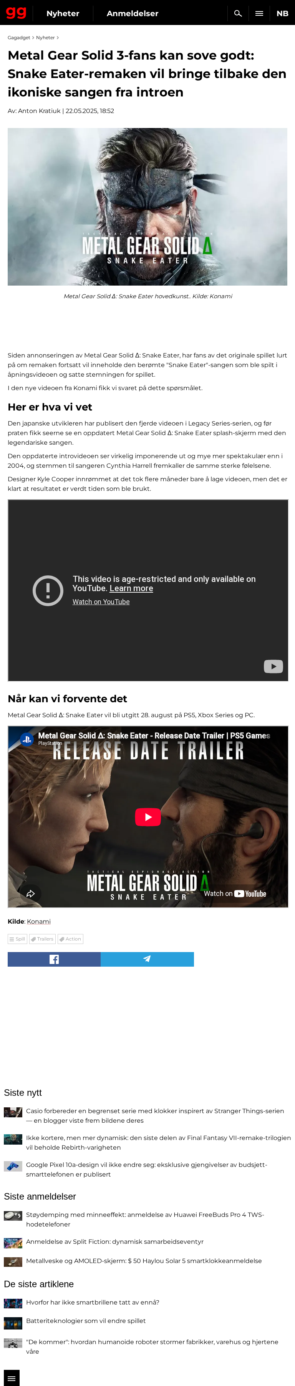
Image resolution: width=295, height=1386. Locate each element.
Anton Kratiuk (39, 111)
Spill (20, 939)
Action (73, 939)
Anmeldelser (133, 13)
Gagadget (16, 11)
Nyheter (63, 13)
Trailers (45, 939)
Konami (39, 921)
